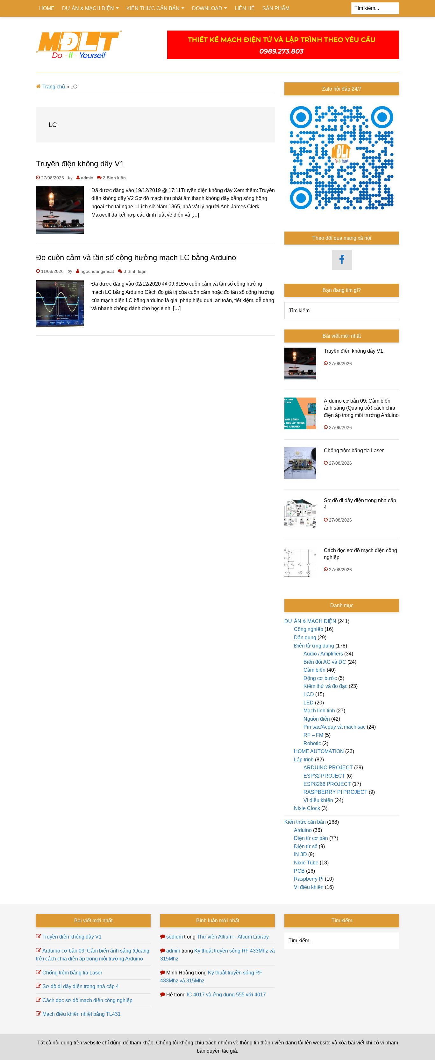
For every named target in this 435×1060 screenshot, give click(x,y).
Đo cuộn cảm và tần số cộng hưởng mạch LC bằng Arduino (136, 257)
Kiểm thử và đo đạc (325, 686)
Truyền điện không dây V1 (80, 163)
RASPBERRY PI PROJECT (335, 792)
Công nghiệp (308, 629)
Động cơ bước (320, 678)
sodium (174, 936)
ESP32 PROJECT (324, 776)
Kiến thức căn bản (305, 822)
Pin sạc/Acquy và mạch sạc (334, 727)
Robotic (312, 743)
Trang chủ (53, 86)
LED (308, 702)
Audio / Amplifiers (323, 653)
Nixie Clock (307, 808)
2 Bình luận (114, 177)
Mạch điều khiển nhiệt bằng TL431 (81, 1014)
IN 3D (300, 854)
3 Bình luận (135, 271)
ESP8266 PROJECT (327, 784)
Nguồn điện (316, 719)
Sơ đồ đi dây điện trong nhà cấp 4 (80, 986)
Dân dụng (305, 637)
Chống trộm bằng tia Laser (354, 450)
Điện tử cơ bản (311, 838)
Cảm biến (314, 670)
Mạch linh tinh (319, 710)
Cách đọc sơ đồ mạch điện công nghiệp (87, 1000)
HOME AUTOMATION (319, 751)
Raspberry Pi (309, 879)
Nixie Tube (306, 862)
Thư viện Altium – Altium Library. (233, 936)
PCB (299, 871)
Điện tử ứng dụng (314, 645)
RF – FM (313, 735)
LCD (308, 694)
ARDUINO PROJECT (328, 767)
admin (173, 950)
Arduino (303, 830)
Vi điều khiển (318, 800)
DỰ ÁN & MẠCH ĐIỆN (310, 621)
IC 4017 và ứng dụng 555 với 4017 (226, 994)
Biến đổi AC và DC (324, 662)
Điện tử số (305, 846)
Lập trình (304, 759)
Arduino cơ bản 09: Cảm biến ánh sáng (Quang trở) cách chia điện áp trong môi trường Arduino (361, 408)
